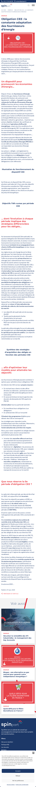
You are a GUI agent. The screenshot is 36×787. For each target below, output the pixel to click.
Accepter (18, 771)
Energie (10, 10)
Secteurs (4, 750)
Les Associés (5, 747)
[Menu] (32, 5)
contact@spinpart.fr (21, 1)
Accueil (3, 10)
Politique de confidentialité (22, 784)
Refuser (18, 776)
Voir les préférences (18, 780)
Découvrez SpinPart (7, 742)
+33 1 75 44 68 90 (8, 1)
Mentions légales (11, 784)
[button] (33, 753)
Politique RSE (5, 744)
